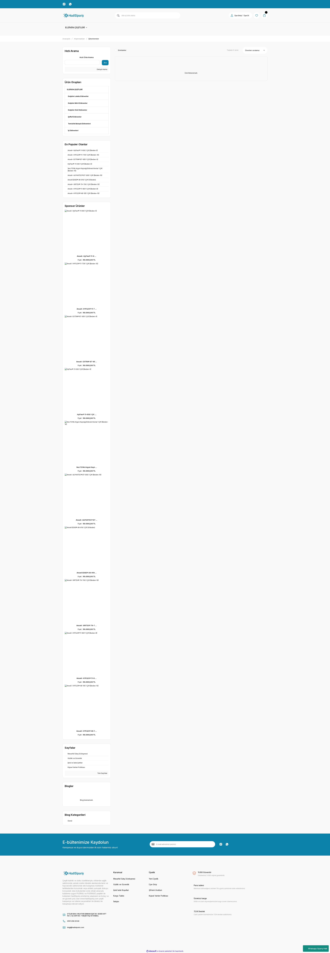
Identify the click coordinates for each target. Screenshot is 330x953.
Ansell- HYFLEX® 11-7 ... (87, 309)
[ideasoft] (151, 951)
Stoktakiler (122, 50)
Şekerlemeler (93, 39)
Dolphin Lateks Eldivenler (78, 96)
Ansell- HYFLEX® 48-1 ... (86, 731)
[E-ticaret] (164, 951)
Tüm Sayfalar (102, 773)
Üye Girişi (238, 16)
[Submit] (153, 844)
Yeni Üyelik (153, 879)
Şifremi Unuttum (155, 890)
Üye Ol (246, 16)
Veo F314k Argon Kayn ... (86, 467)
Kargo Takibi (118, 896)
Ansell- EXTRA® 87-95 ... (86, 362)
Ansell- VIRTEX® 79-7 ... (86, 625)
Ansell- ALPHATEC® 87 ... (86, 520)
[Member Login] (231, 15)
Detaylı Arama (101, 69)
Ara (105, 63)
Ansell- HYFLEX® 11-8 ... (87, 678)
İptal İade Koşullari (121, 890)
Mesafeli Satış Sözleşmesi (124, 879)
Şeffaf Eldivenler (75, 117)
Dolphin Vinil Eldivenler (77, 110)
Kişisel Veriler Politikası (158, 896)
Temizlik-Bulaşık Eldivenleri (79, 124)
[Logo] (74, 15)
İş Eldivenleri (73, 130)
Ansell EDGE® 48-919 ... (87, 573)
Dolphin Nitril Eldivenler (78, 103)
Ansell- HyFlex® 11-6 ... (86, 256)
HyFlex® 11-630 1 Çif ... (86, 414)
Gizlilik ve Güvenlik (121, 884)
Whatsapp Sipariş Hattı (317, 948)
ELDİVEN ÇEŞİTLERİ (74, 89)
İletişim (116, 901)
